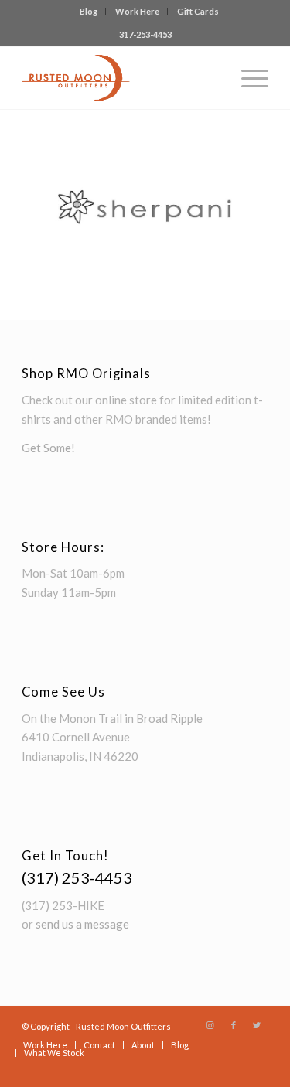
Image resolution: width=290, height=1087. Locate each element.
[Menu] (247, 78)
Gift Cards (198, 11)
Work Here (137, 11)
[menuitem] (89, 11)
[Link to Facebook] (233, 1025)
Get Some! (48, 448)
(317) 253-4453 (77, 877)
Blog (88, 11)
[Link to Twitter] (256, 1025)
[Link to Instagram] (210, 1025)
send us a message (82, 924)
